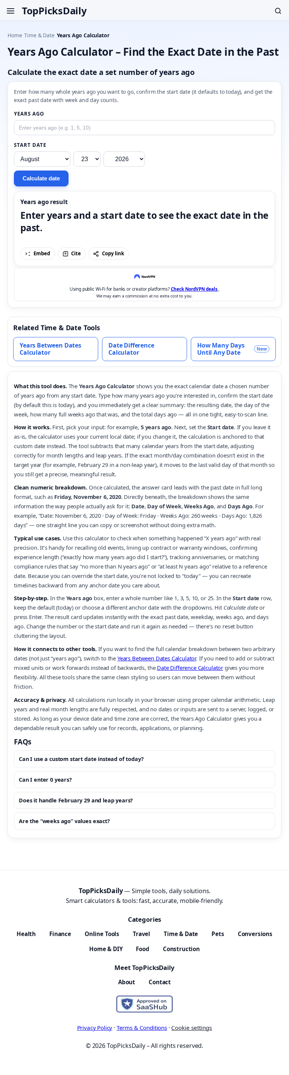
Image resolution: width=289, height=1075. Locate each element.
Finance (60, 934)
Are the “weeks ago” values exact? (64, 821)
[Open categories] (11, 11)
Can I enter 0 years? (45, 779)
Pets (217, 934)
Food (142, 949)
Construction (181, 949)
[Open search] (278, 11)
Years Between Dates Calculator (50, 349)
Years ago (29, 113)
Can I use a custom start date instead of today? (81, 758)
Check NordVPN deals (195, 289)
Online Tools (102, 934)
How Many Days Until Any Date (232, 349)
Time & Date (39, 35)
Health (26, 934)
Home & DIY (105, 949)
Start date (30, 145)
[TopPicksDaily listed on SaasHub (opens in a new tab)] (144, 1004)
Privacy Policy (95, 1027)
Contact (160, 982)
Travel (141, 934)
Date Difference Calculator (131, 349)
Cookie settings (191, 1027)
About (126, 982)
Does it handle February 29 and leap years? (76, 800)
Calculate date (41, 178)
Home (15, 35)
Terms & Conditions (142, 1027)
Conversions (255, 934)
